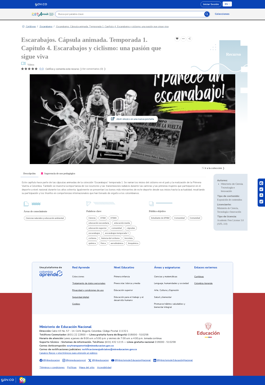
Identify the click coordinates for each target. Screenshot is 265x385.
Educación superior (123, 290)
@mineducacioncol (76, 360)
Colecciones (78, 276)
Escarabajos (45, 26)
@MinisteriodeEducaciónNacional (175, 360)
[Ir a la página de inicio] (43, 14)
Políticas (72, 367)
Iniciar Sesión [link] (211, 4)
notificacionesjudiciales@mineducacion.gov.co (109, 349)
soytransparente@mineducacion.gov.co (90, 345)
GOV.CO (41, 4)
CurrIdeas (199, 276)
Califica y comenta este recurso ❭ (64, 69)
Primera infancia (122, 276)
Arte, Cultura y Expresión (166, 290)
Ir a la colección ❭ (214, 168)
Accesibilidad (104, 367)
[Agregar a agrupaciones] (183, 39)
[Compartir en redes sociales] (189, 39)
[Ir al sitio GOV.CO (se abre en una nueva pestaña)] (13, 380)
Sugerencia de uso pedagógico (59, 173)
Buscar (206, 14)
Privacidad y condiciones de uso (88, 290)
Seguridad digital (80, 297)
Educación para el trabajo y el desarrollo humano (129, 299)
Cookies (76, 303)
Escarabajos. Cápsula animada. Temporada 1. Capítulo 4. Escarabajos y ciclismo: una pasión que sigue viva (112, 26)
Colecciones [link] (222, 14)
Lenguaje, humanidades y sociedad (171, 283)
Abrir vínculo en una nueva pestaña (135, 119)
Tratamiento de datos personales (88, 283)
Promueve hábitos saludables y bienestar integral (169, 305)
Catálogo (30, 26)
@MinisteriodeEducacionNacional (133, 360)
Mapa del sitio (86, 367)
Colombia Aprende (203, 283)
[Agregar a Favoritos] (177, 39)
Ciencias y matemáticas (165, 276)
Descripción (29, 173)
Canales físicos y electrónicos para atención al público (68, 353)
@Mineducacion (51, 360)
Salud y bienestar (163, 297)
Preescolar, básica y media (127, 283)
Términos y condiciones (52, 367)
